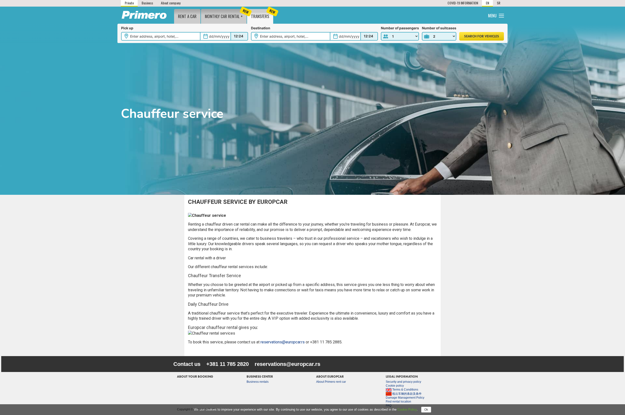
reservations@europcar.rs (282, 342)
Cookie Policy (407, 409)
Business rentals (258, 381)
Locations (429, 15)
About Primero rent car (331, 381)
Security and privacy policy (403, 381)
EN (487, 2)
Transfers (262, 14)
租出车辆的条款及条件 (407, 393)
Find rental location (398, 401)
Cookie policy (395, 385)
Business (147, 2)
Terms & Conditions (405, 389)
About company (170, 2)
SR (498, 2)
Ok (426, 409)
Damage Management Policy (405, 397)
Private (129, 2)
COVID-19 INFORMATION (463, 2)
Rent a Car (187, 16)
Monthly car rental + (226, 14)
